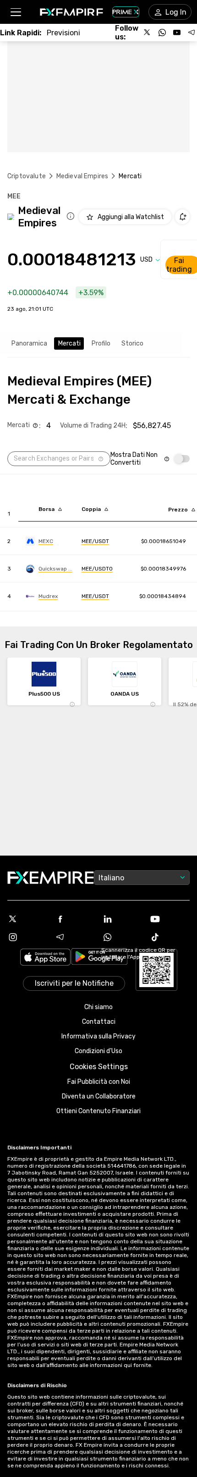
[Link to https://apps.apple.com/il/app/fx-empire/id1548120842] (45, 958)
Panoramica (29, 343)
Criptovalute (26, 176)
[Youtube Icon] (170, 918)
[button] (15, 12)
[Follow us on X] (147, 32)
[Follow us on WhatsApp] (162, 32)
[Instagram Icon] (27, 937)
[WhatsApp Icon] (122, 937)
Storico (132, 343)
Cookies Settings (99, 1066)
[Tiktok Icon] (170, 937)
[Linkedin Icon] (122, 918)
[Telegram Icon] (75, 937)
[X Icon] (27, 918)
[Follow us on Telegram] (191, 32)
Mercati (69, 343)
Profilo (101, 343)
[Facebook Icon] (75, 918)
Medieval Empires (82, 176)
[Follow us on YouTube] (176, 32)
